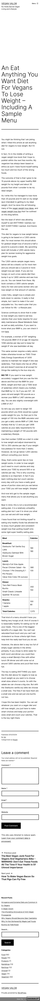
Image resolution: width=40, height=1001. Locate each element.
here (7, 332)
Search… (4, 929)
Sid (5, 737)
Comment (6, 765)
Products (4, 961)
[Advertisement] (20, 39)
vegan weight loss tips (11, 211)
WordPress (22, 993)
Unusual (4, 971)
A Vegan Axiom (7, 909)
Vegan (3, 974)
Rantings (4, 967)
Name (4, 788)
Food (3, 955)
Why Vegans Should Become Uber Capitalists (19, 918)
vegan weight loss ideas (23, 208)
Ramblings (5, 964)
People (15, 740)
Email (4, 800)
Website (4, 812)
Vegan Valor (9, 3)
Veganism (5, 977)
